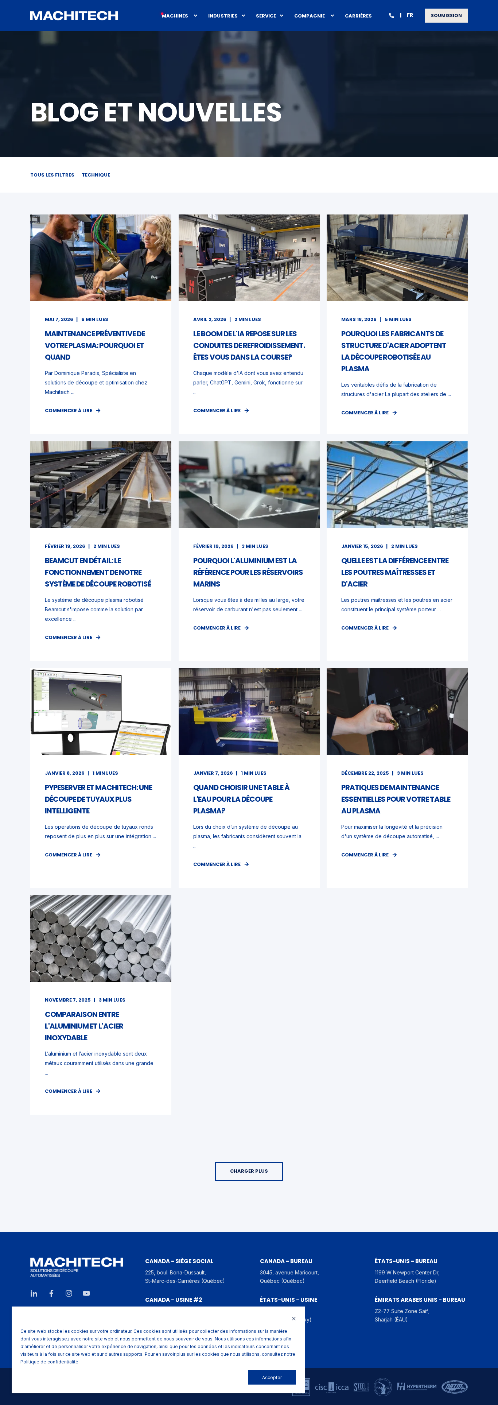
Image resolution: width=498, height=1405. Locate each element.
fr (410, 15)
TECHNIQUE (96, 174)
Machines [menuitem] (175, 15)
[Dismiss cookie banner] (294, 1319)
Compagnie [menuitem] (309, 15)
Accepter (272, 1377)
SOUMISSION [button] (446, 15)
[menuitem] (195, 15)
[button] (249, 1171)
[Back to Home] (74, 15)
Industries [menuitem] (223, 15)
